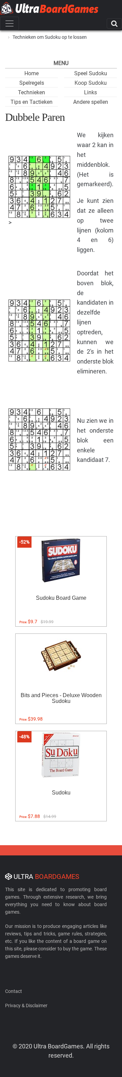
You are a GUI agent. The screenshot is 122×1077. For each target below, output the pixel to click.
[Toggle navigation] (9, 23)
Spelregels (31, 83)
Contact (13, 991)
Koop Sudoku (91, 83)
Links (90, 92)
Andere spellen (90, 102)
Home (31, 73)
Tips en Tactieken (32, 102)
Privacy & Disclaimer (26, 1005)
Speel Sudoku (90, 73)
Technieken (31, 92)
